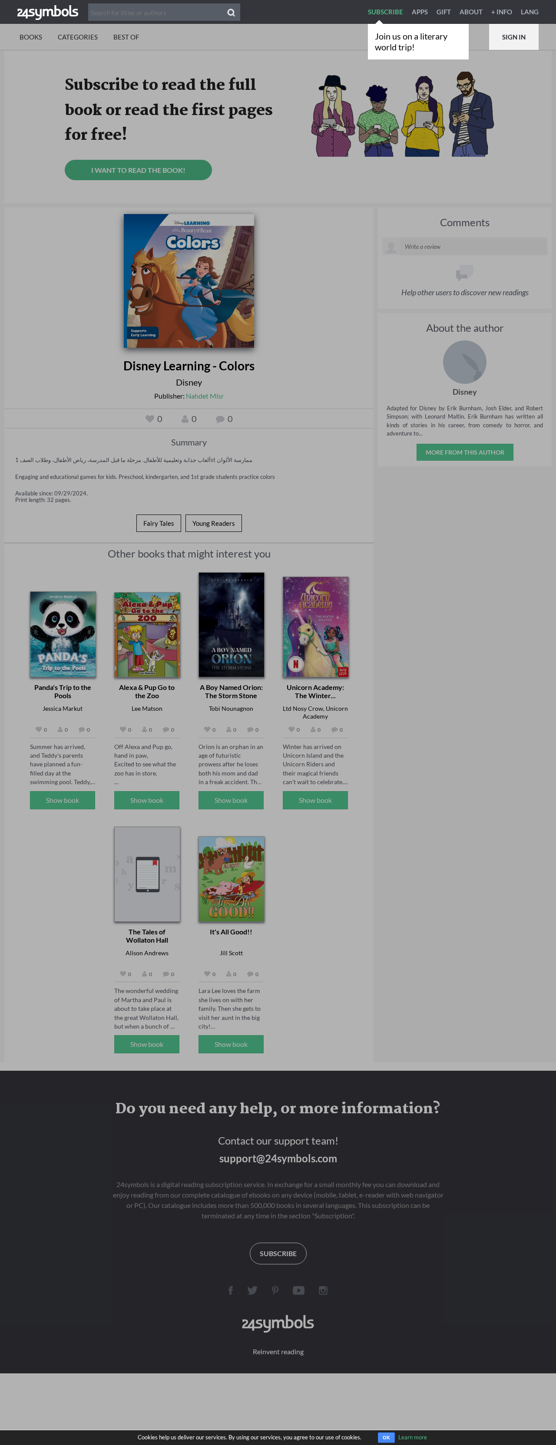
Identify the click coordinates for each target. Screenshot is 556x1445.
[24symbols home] (47, 11)
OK (386, 1437)
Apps (420, 12)
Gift (444, 12)
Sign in (514, 37)
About (471, 12)
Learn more (412, 1437)
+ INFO (501, 12)
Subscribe (385, 12)
